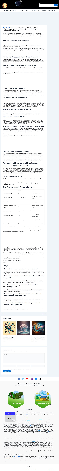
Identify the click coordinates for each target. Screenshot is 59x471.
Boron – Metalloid (7, 335)
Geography (44, 10)
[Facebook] (19, 379)
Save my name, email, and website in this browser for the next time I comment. (17, 368)
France (18, 456)
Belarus (39, 430)
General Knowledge (51, 10)
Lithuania (28, 420)
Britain (48, 431)
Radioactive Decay (36, 335)
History (39, 10)
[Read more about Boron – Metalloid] (9, 328)
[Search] (56, 5)
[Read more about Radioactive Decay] (38, 328)
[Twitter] (23, 379)
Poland (26, 417)
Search (40, 3)
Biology (22, 10)
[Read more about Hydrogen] (23, 328)
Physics (31, 10)
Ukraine (30, 425)
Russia (40, 422)
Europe (33, 441)
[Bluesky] (36, 379)
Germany (40, 419)
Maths (35, 10)
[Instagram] (32, 379)
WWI (47, 437)
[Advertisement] (24, 19)
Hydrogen (19, 335)
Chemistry (27, 10)
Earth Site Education (10, 10)
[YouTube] (27, 379)
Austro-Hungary (26, 414)
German (10, 457)
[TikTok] (40, 379)
